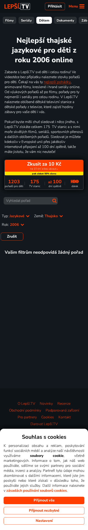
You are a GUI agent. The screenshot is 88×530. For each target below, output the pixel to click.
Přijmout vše (44, 500)
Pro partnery (27, 417)
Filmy (9, 20)
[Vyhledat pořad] (54, 201)
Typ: (13, 216)
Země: (46, 216)
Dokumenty (65, 20)
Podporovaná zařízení (62, 410)
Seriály (26, 20)
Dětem (44, 20)
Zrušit (12, 236)
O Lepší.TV (26, 403)
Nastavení (44, 520)
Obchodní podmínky (25, 410)
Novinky (46, 403)
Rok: (11, 224)
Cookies (47, 417)
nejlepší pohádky (57, 82)
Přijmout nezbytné (44, 510)
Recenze (63, 403)
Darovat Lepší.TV (44, 424)
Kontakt (64, 417)
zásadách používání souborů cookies (36, 490)
